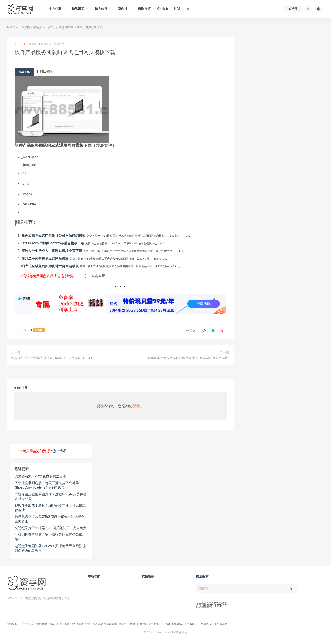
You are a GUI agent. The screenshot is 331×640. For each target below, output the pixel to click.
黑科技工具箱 (127, 624)
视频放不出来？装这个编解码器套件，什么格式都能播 (50, 508)
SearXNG (177, 624)
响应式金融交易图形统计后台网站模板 (50, 266)
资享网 (25, 27)
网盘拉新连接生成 (148, 624)
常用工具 (28, 624)
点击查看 (98, 276)
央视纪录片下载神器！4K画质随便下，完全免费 (50, 528)
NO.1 (28, 330)
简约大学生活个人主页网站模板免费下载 (51, 251)
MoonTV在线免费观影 (214, 624)
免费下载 (24, 72)
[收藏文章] (204, 330)
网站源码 (46, 44)
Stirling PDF (192, 624)
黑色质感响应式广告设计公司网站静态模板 (53, 235)
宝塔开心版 (55, 624)
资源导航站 (83, 624)
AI (188, 9)
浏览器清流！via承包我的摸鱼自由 (40, 476)
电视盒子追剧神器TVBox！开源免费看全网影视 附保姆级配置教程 (50, 548)
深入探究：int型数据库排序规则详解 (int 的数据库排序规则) (53, 358)
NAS (177, 9)
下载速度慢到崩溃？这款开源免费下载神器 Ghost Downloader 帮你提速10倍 (47, 485)
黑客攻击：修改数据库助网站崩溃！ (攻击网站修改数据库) (188, 358)
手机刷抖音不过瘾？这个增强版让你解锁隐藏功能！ (50, 537)
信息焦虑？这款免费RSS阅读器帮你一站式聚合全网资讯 (49, 519)
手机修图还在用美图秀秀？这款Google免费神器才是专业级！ (50, 497)
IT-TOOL (165, 624)
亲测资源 (144, 9)
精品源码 (39, 27)
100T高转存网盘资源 (104, 624)
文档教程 (41, 624)
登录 (136, 406)
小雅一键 (69, 624)
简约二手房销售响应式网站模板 (45, 258)
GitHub (162, 9)
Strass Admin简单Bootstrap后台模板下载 (52, 243)
